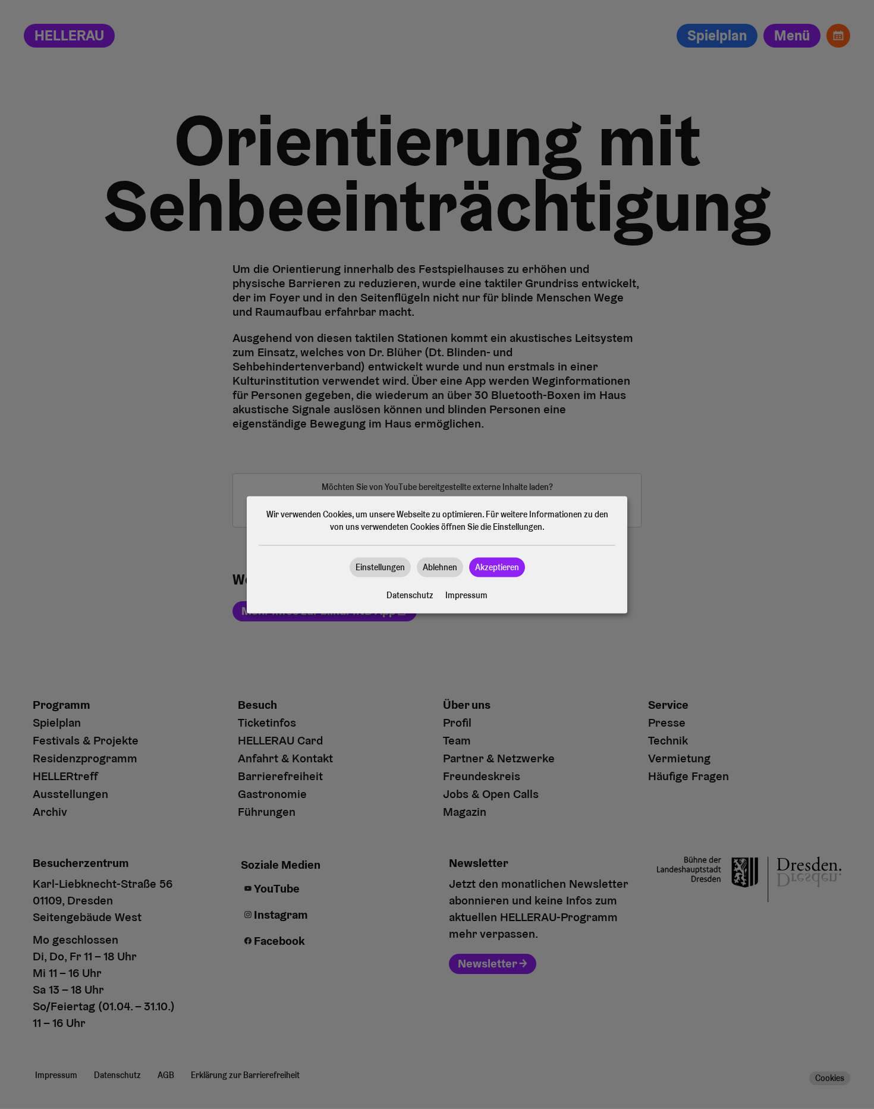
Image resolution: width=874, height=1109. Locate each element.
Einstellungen (380, 566)
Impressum (466, 594)
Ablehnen (440, 566)
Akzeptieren (497, 566)
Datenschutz (409, 594)
